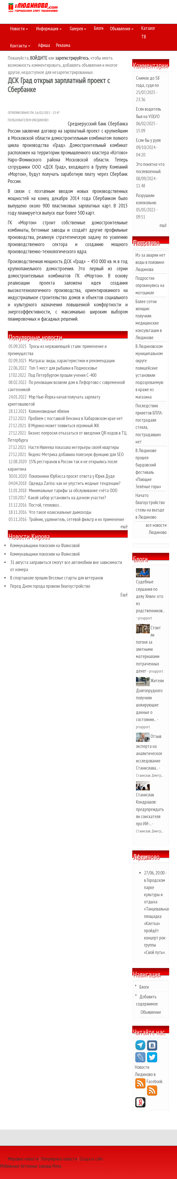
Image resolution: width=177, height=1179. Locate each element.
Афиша (44, 45)
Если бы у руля (148, 140)
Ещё (124, 594)
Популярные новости (59, 1159)
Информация (46, 29)
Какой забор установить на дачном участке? (67, 497)
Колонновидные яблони (49, 411)
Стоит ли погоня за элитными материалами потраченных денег (148, 649)
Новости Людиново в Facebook (148, 1074)
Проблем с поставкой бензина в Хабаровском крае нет (75, 418)
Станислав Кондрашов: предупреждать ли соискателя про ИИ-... (150, 809)
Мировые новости (23, 1159)
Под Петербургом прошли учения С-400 (62, 375)
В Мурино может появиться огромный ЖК (63, 425)
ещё (124, 526)
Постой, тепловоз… (45, 505)
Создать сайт (91, 1159)
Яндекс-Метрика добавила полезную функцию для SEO (76, 454)
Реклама (63, 45)
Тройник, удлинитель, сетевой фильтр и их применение (76, 519)
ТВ (143, 37)
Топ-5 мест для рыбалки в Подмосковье (63, 368)
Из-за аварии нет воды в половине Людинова (150, 262)
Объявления (119, 29)
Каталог (148, 28)
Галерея (75, 29)
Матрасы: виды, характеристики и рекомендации (72, 360)
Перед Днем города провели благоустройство (50, 586)
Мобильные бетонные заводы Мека (30, 1166)
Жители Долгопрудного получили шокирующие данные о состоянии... (150, 699)
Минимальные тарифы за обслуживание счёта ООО (73, 490)
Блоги (98, 28)
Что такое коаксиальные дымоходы (60, 512)
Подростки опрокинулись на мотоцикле (150, 285)
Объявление (151, 1012)
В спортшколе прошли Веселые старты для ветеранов (56, 578)
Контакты (17, 46)
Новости (16, 29)
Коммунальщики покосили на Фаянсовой (45, 545)
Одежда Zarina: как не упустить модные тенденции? (74, 483)
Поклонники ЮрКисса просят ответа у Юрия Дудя (72, 476)
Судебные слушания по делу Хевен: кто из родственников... (150, 596)
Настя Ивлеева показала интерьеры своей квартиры (73, 447)
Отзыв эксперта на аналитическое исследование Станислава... (149, 752)
